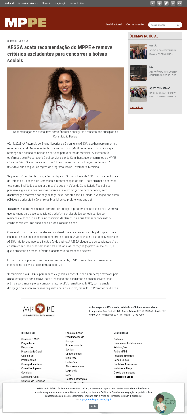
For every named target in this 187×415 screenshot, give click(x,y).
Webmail (9, 3)
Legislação (61, 3)
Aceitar (94, 406)
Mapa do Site (77, 3)
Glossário (46, 3)
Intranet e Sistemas (28, 3)
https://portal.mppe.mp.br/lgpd (95, 399)
